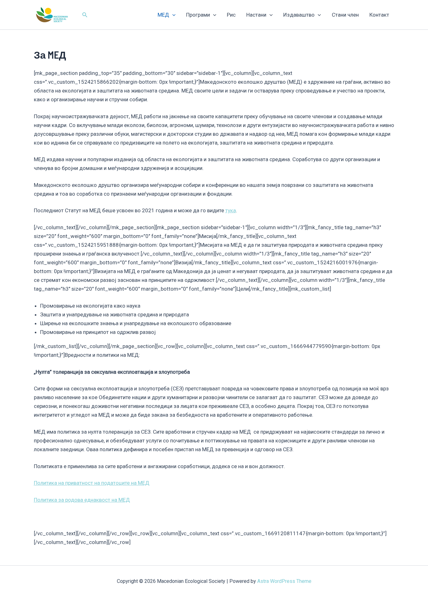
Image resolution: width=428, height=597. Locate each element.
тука (230, 210)
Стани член (345, 15)
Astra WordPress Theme (284, 581)
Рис (231, 15)
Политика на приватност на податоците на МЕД (91, 483)
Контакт (379, 15)
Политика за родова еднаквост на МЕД (82, 500)
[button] (85, 15)
